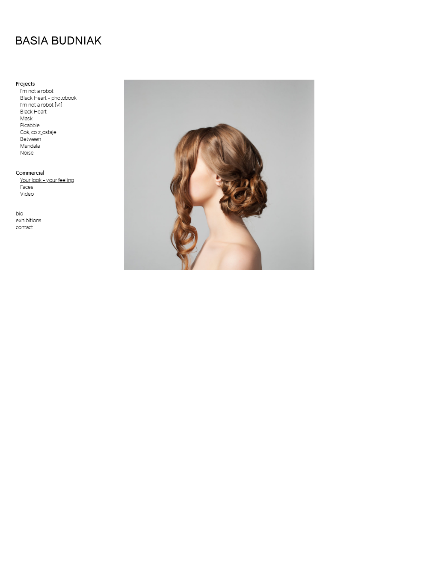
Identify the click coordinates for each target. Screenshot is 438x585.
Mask (26, 118)
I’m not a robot (36, 91)
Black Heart (33, 111)
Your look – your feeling (47, 180)
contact (24, 227)
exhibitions (28, 220)
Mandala (30, 146)
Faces (26, 187)
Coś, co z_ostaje (38, 132)
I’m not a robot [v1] (41, 104)
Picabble (30, 125)
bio (19, 213)
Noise (27, 152)
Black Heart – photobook (48, 98)
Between (30, 139)
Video (27, 194)
